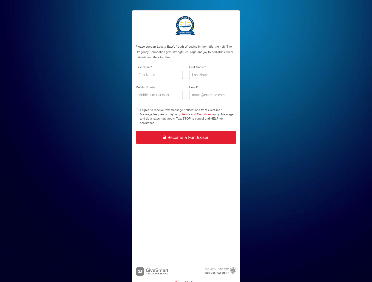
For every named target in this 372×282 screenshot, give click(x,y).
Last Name (197, 67)
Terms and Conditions (196, 114)
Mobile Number (146, 87)
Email (193, 87)
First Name (144, 67)
